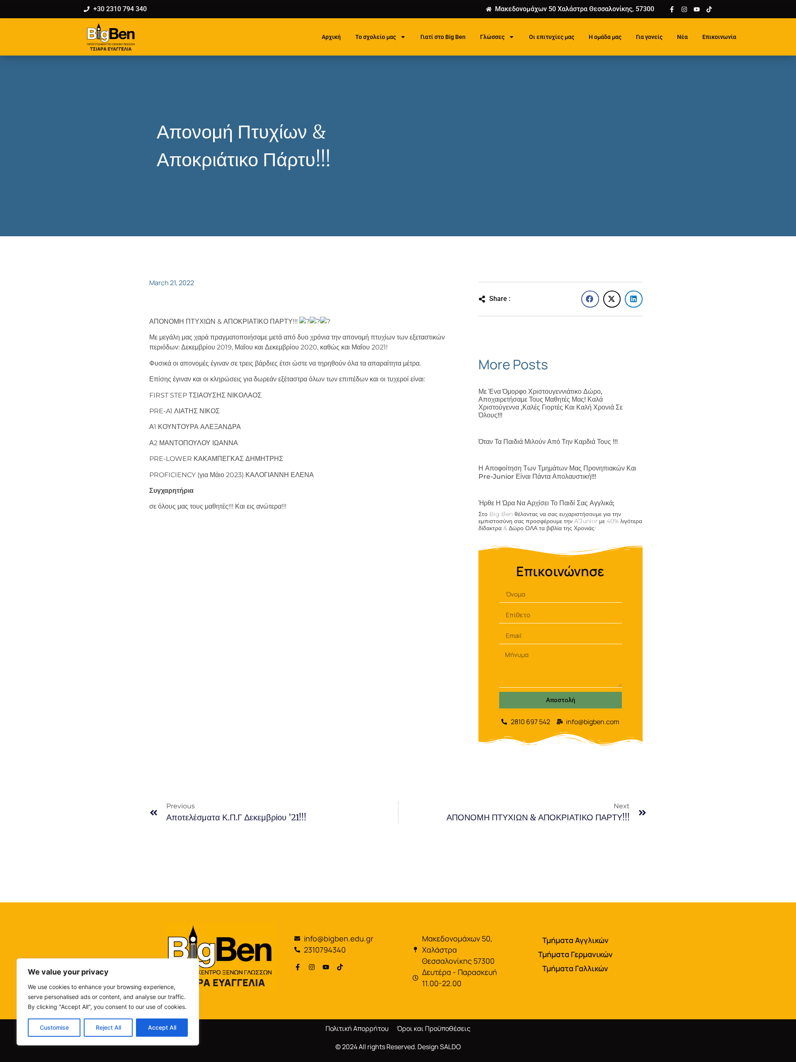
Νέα (682, 37)
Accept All (162, 1027)
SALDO (450, 1046)
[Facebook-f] (672, 9)
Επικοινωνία (719, 37)
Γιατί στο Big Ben (443, 37)
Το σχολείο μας (375, 37)
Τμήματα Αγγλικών (575, 940)
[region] (108, 1001)
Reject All (108, 1027)
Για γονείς (649, 37)
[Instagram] (684, 9)
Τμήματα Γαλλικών (575, 968)
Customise (54, 1027)
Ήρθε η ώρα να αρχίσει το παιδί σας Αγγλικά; (546, 503)
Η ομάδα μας (605, 37)
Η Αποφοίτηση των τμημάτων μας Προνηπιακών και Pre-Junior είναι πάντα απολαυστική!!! (557, 472)
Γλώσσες (492, 37)
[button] (590, 299)
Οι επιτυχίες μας (551, 37)
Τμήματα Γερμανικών (575, 954)
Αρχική (331, 37)
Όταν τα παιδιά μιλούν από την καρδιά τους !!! (548, 442)
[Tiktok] (709, 9)
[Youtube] (697, 9)
